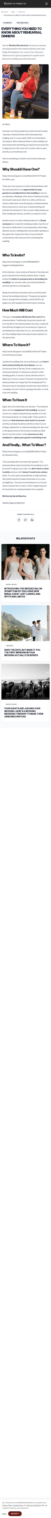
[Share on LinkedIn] (32, 519)
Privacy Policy (7, 1505)
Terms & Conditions (34, 1505)
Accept (15, 1514)
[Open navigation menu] (46, 3)
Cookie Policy (18, 1505)
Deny (4, 1514)
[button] (25, 91)
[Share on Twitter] (25, 519)
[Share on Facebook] (18, 519)
